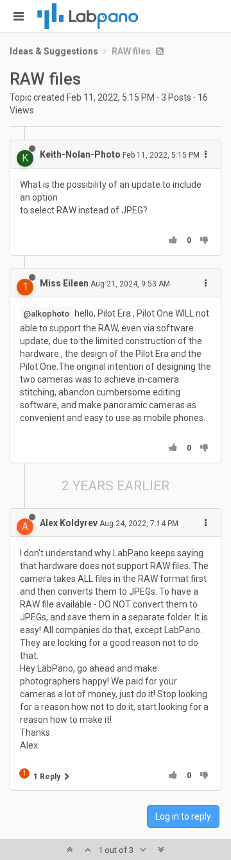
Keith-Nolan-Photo (80, 154)
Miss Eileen (64, 283)
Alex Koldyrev (69, 523)
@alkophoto (46, 313)
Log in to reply (183, 816)
